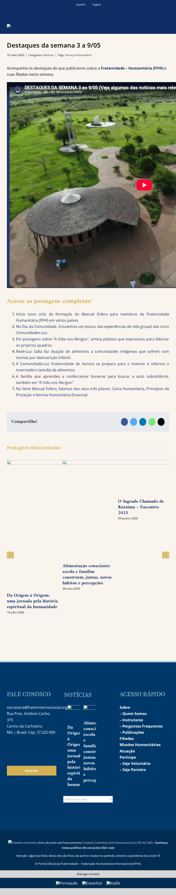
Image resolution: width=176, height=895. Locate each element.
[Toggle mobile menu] (167, 25)
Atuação (127, 751)
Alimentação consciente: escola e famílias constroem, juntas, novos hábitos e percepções (95, 751)
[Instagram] (10, 747)
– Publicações (132, 732)
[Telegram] (30, 747)
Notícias (49, 55)
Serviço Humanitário (78, 55)
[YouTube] (20, 747)
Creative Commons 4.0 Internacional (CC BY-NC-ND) (117, 843)
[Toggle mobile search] (159, 25)
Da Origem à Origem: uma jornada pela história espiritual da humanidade (32, 601)
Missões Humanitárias (140, 744)
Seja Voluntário (136, 763)
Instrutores (132, 719)
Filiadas (127, 738)
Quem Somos (134, 713)
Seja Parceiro (134, 769)
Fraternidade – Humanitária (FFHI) (132, 68)
